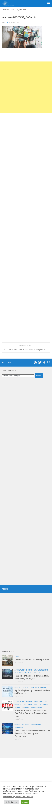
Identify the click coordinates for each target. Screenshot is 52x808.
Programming (36, 707)
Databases (29, 673)
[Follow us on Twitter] (39, 362)
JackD (6, 22)
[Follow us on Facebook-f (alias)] (44, 362)
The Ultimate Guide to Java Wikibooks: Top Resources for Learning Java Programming (32, 733)
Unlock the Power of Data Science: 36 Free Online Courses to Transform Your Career (31, 713)
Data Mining (19, 673)
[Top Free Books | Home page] (10, 3)
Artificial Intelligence (23, 670)
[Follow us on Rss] (35, 362)
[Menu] (48, 3)
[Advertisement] (26, 87)
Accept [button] (25, 802)
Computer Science (41, 670)
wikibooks (19, 727)
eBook (17, 656)
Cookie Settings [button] (11, 802)
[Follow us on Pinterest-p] (48, 362)
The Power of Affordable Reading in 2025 (32, 659)
